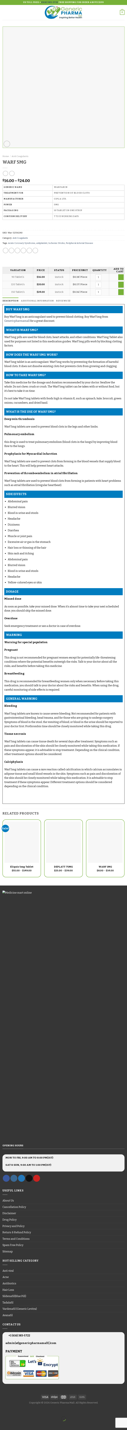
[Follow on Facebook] (6, 1178)
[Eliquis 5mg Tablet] (21, 842)
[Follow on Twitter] (21, 1178)
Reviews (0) (63, 301)
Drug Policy (9, 1219)
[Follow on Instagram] (13, 1178)
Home (5, 156)
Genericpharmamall (17, 320)
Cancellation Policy (14, 1207)
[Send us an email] (29, 1178)
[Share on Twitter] (17, 250)
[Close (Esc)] (3, 1410)
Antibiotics (9, 1283)
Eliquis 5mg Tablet (21, 866)
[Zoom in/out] (13, 1410)
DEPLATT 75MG (63, 866)
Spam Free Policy (12, 1245)
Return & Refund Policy (16, 1232)
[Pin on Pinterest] (29, 250)
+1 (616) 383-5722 (19, 1335)
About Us (8, 1200)
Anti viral (8, 1270)
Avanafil (7, 1315)
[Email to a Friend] (23, 250)
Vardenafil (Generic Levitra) (19, 1308)
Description (10, 301)
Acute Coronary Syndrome (21, 243)
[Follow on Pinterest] (36, 1178)
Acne (5, 1277)
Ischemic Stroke (56, 243)
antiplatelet (41, 243)
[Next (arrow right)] (13, 1424)
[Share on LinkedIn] (35, 250)
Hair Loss (8, 1289)
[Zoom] (7, 144)
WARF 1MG (105, 866)
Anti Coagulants (20, 156)
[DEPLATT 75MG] (63, 842)
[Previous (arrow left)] (3, 1424)
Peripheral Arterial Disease (79, 243)
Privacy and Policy (13, 1226)
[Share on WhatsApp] (5, 250)
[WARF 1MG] (105, 842)
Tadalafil (7, 1302)
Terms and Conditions (16, 1238)
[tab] (10, 301)
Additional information (37, 301)
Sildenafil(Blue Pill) (14, 1296)
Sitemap (7, 1251)
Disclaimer (9, 1213)
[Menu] (4, 12)
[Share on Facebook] (11, 250)
